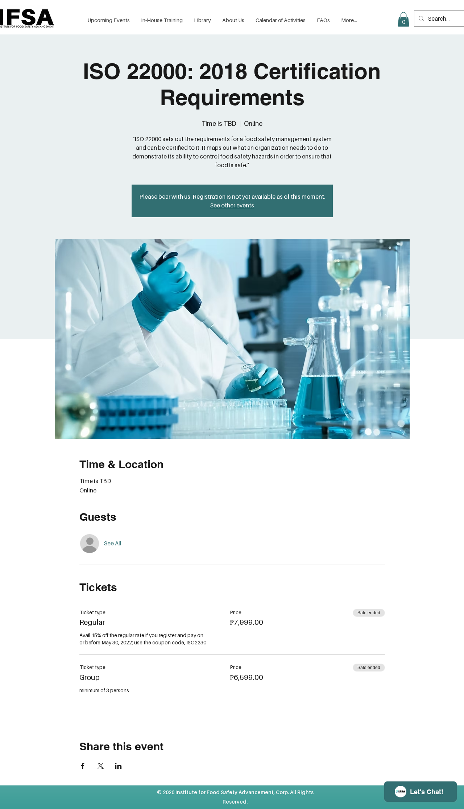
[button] (202, 20)
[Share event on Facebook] (82, 766)
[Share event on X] (100, 766)
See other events (232, 205)
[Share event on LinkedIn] (118, 766)
